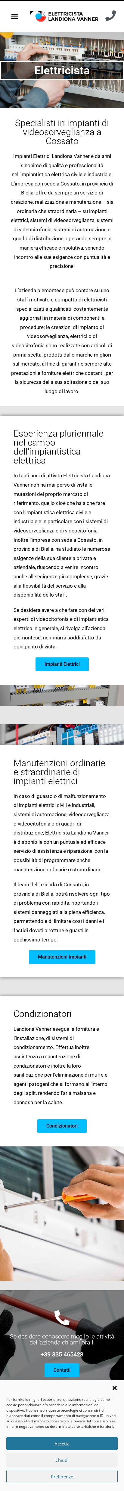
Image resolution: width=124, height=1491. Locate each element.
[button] (115, 1388)
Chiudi (62, 1460)
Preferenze (62, 1477)
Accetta (62, 1444)
